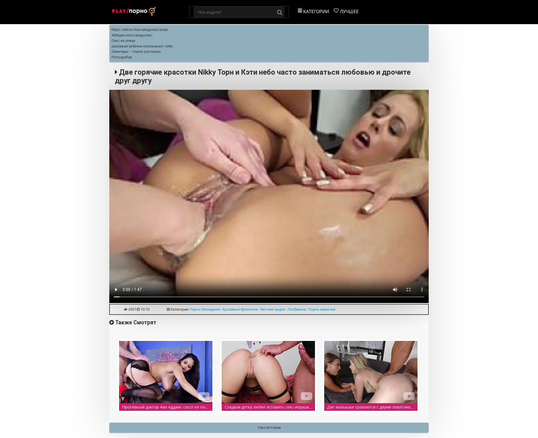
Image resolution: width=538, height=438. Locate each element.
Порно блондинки (205, 309)
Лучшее (349, 11)
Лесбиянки (297, 309)
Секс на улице (123, 40)
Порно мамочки (321, 309)
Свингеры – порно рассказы (136, 51)
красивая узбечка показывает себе (142, 46)
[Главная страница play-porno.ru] (149, 12)
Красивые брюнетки (240, 309)
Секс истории (269, 427)
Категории (315, 11)
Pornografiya (122, 57)
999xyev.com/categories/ (132, 35)
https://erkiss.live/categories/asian (140, 29)
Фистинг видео (273, 309)
